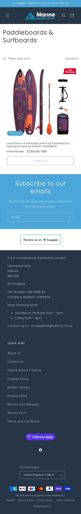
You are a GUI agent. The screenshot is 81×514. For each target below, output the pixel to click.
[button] (7, 15)
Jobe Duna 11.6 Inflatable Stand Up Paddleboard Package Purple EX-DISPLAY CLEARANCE (38, 145)
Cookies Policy (18, 379)
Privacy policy (45, 500)
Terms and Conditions (24, 421)
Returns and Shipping (23, 404)
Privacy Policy (17, 396)
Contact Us (16, 362)
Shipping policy (42, 506)
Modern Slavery (19, 387)
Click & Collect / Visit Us (24, 370)
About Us (14, 353)
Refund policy (26, 500)
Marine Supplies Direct (38, 495)
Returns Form (17, 413)
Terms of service (65, 500)
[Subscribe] (69, 217)
